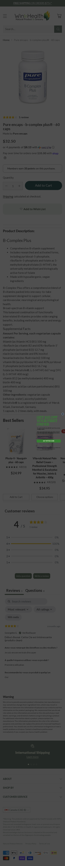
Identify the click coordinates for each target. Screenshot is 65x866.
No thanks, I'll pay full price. (49, 444)
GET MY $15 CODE (48, 441)
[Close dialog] (63, 414)
